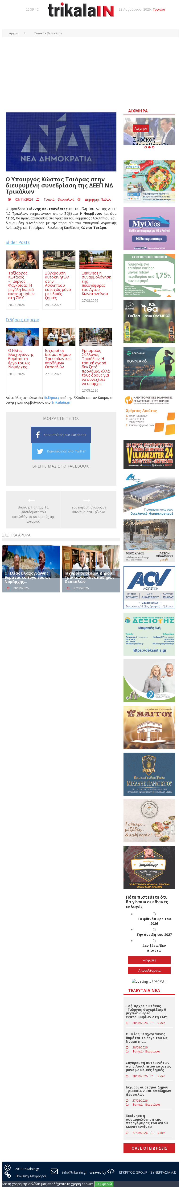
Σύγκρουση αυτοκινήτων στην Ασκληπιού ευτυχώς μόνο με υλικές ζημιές (148, 1066)
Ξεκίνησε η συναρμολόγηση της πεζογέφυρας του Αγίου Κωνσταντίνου (147, 1121)
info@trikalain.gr (74, 1172)
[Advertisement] (90, 72)
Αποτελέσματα (149, 970)
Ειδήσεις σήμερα (22, 319)
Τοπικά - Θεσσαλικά (59, 199)
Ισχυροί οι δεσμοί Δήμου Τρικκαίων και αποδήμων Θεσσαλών (90, 577)
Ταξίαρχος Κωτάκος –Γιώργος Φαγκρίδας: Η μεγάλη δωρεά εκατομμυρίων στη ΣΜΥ (146, 1011)
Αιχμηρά (141, 128)
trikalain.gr (61, 402)
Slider (161, 1023)
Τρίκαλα (159, 9)
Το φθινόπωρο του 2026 (154, 921)
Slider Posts (18, 242)
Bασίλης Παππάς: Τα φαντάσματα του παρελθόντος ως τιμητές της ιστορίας (33, 514)
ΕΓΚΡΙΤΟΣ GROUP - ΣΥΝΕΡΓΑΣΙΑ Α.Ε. (147, 1172)
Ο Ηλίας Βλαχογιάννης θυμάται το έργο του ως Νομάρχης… (27, 577)
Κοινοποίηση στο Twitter (66, 451)
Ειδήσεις (51, 397)
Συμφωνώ (104, 1184)
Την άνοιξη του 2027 (154, 934)
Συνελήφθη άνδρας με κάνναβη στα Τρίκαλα (88, 509)
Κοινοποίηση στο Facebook (64, 435)
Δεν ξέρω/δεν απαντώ (154, 948)
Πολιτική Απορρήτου (31, 1176)
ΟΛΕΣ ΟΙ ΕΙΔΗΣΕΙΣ (150, 1148)
